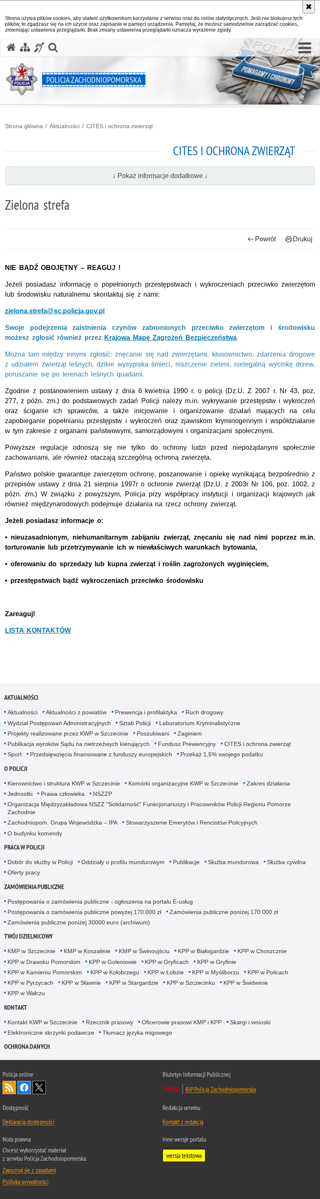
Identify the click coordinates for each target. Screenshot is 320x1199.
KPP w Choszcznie (262, 951)
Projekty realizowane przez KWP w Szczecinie (68, 733)
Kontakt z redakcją (182, 1121)
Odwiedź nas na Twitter (39, 1087)
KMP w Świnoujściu (144, 951)
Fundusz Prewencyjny (187, 744)
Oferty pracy (24, 872)
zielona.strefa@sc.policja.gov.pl (55, 311)
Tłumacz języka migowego (137, 1032)
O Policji (16, 768)
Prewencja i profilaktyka (146, 712)
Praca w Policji (24, 847)
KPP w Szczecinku (191, 982)
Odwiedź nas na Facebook (24, 1087)
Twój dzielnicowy (28, 936)
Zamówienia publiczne (34, 886)
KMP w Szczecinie (31, 951)
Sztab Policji (135, 723)
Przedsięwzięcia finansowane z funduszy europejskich (101, 754)
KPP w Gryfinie (216, 962)
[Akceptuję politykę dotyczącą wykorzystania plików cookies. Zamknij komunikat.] (308, 6)
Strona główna (24, 126)
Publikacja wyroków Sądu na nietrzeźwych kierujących (79, 744)
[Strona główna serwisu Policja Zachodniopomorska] (11, 47)
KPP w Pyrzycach (30, 982)
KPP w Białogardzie (203, 951)
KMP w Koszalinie (87, 951)
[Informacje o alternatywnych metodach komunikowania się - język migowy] (39, 47)
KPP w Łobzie (166, 972)
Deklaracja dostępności (28, 1121)
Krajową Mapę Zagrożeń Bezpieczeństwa (170, 337)
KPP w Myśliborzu (215, 972)
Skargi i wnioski (250, 1022)
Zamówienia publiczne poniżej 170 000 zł (224, 912)
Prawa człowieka (63, 793)
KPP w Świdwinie (245, 982)
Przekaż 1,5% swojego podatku (221, 754)
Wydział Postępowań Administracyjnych (59, 723)
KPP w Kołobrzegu (114, 972)
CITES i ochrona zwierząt (119, 126)
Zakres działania (268, 783)
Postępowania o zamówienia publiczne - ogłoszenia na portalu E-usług (100, 901)
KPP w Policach (268, 972)
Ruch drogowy (204, 712)
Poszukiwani (153, 733)
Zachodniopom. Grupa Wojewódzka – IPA (63, 822)
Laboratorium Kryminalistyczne (199, 723)
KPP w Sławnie (81, 982)
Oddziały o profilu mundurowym (123, 862)
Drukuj (302, 239)
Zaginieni (190, 733)
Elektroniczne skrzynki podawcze (51, 1032)
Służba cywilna (286, 862)
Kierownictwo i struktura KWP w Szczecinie (64, 783)
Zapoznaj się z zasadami (29, 1170)
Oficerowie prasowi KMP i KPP (182, 1022)
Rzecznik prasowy (109, 1022)
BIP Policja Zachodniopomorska (220, 1089)
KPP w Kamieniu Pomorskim (45, 972)
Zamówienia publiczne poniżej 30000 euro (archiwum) (79, 922)
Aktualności (65, 126)
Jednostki (20, 793)
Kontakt (15, 1007)
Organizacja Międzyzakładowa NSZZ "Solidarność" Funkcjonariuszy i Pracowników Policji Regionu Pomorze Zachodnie (149, 808)
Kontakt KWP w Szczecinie (43, 1022)
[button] (304, 48)
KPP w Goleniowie (113, 962)
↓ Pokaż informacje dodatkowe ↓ (160, 175)
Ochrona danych (27, 1046)
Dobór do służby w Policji (40, 862)
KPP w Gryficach (167, 962)
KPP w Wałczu (26, 993)
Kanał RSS (9, 1087)
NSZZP (102, 793)
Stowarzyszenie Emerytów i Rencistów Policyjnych (192, 822)
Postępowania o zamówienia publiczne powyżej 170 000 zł (84, 912)
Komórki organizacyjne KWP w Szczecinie (183, 783)
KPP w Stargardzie (133, 982)
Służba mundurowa (233, 862)
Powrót (265, 239)
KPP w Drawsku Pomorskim (44, 962)
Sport (15, 754)
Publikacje (186, 862)
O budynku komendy (35, 833)
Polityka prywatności (25, 1181)
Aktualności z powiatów (76, 712)
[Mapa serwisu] (25, 47)
